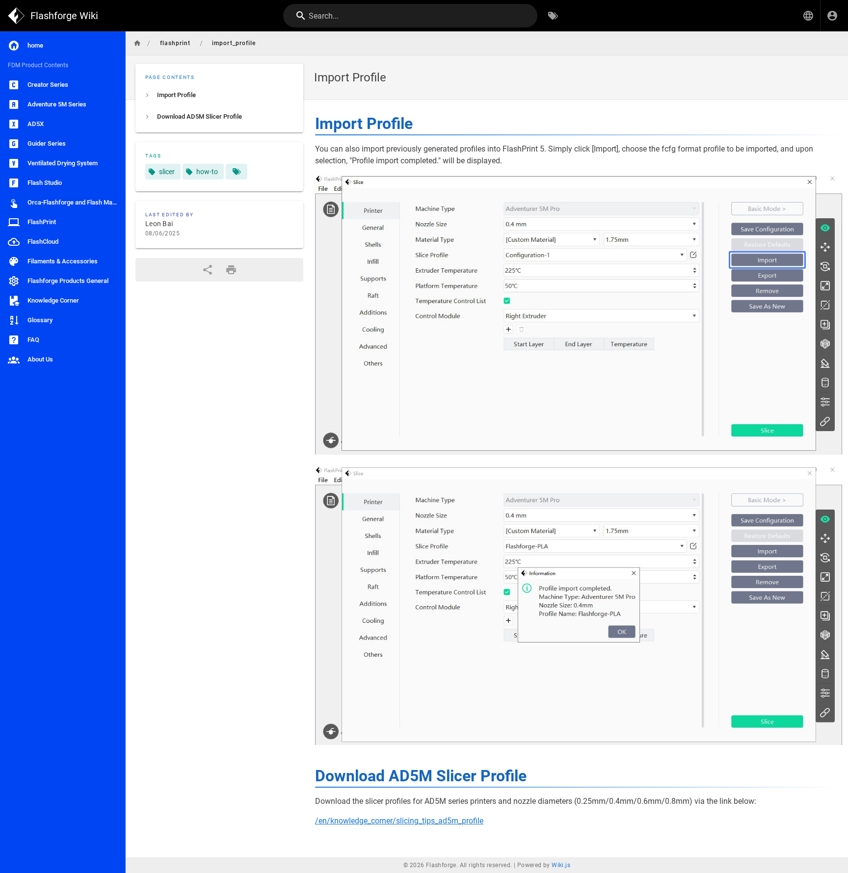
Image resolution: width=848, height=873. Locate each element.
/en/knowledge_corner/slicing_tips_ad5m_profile (399, 820)
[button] (808, 15)
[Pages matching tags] (236, 172)
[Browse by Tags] (553, 15)
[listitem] (219, 95)
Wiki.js (561, 865)
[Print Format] (231, 270)
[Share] (207, 270)
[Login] (832, 15)
